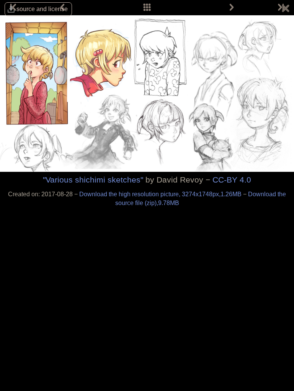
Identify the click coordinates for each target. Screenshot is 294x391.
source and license (42, 9)
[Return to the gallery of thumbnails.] (285, 9)
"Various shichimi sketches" (93, 179)
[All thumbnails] (147, 7)
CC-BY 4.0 (231, 179)
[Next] (231, 7)
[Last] (280, 7)
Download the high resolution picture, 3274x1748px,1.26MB (161, 194)
